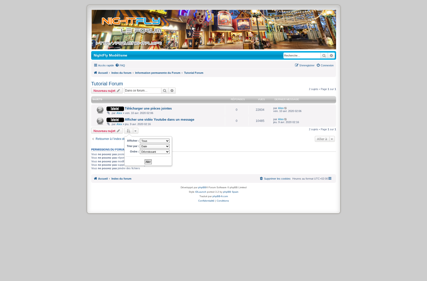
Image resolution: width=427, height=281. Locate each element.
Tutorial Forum (107, 83)
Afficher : (133, 140)
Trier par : (133, 146)
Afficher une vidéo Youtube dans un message (159, 119)
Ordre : (135, 151)
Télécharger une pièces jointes (148, 108)
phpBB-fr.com (220, 196)
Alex (119, 113)
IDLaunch (200, 191)
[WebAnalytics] (213, 205)
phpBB (202, 187)
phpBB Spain (230, 191)
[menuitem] (120, 65)
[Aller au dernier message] (286, 108)
